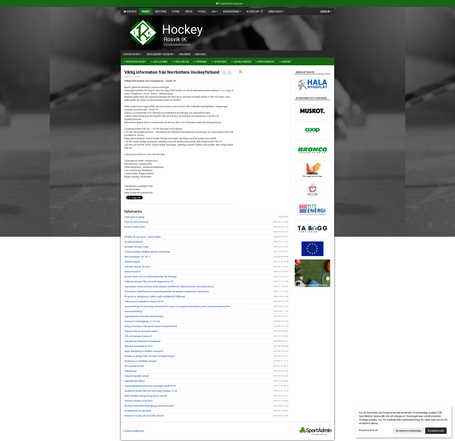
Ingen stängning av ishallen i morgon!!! (144, 351)
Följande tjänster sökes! (136, 376)
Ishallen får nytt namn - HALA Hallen (142, 236)
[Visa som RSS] (240, 72)
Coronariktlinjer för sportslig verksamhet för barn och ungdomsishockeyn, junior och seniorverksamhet (177, 306)
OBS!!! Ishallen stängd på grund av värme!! (145, 396)
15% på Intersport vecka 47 (138, 336)
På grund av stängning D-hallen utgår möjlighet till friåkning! (154, 296)
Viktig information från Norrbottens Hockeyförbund (171, 72)
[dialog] (403, 421)
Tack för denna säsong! (136, 222)
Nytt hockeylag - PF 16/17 (137, 256)
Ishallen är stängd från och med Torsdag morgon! (149, 356)
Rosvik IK (131, 11)
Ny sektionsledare (133, 241)
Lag (214, 11)
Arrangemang (231, 11)
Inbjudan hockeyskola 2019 (138, 346)
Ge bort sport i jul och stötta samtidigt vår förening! (150, 276)
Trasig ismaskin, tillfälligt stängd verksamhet (147, 251)
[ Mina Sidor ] (275, 11)
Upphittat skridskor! (134, 381)
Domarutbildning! (133, 311)
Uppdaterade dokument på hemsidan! (144, 316)
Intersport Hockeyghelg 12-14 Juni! (142, 321)
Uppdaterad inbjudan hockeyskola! (142, 341)
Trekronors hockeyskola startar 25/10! (143, 301)
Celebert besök (132, 261)
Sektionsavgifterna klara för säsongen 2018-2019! (149, 386)
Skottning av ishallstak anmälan (140, 361)
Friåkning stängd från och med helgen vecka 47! (148, 281)
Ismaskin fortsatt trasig (136, 246)
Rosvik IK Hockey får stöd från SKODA (144, 415)
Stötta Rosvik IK (132, 271)
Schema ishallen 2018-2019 (138, 400)
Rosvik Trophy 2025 (134, 227)
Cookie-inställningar (134, 431)
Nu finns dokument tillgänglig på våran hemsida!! (149, 405)
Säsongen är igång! (134, 217)
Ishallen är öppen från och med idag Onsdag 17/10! (150, 391)
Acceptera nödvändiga (408, 430)
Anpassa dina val (368, 430)
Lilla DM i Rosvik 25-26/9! (137, 266)
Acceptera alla (436, 430)
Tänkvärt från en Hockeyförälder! (141, 331)
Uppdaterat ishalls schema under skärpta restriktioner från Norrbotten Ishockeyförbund (169, 286)
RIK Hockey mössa (134, 366)
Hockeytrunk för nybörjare (137, 410)
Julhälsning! (130, 371)
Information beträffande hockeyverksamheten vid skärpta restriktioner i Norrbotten (166, 291)
